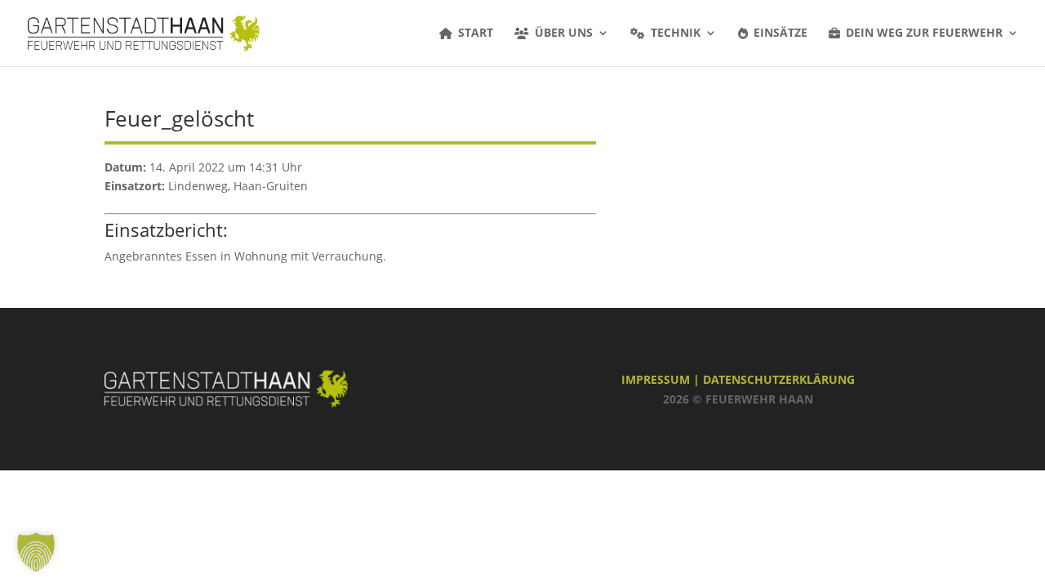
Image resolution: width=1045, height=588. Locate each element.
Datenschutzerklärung (779, 379)
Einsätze (780, 33)
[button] (36, 552)
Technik (675, 33)
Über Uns (564, 33)
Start (475, 33)
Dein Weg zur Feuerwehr (924, 33)
